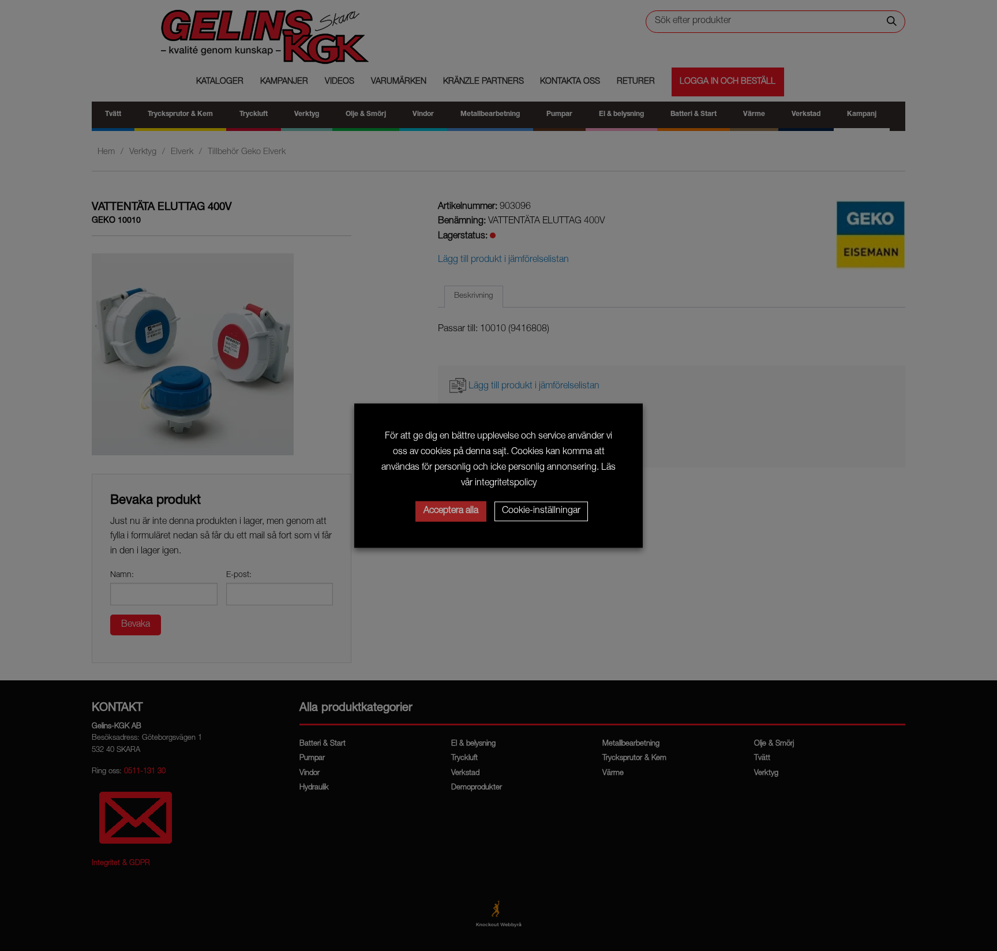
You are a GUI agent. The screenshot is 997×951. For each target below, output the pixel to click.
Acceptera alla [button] (450, 511)
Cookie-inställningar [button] (541, 511)
